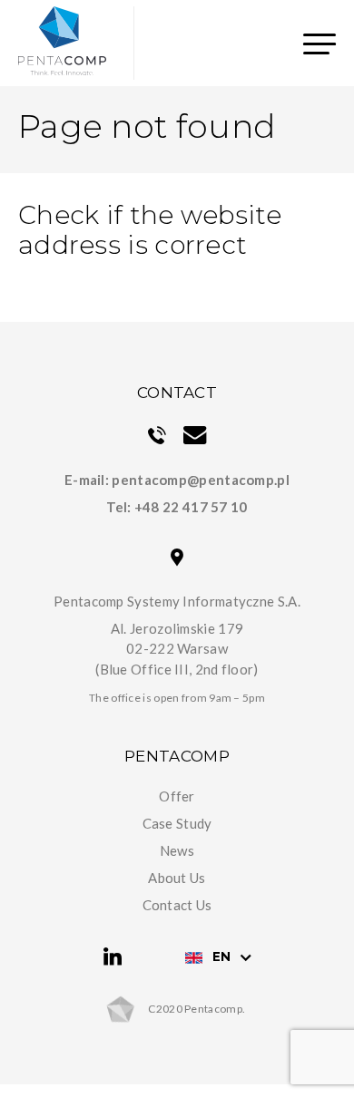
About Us (176, 877)
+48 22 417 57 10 (191, 507)
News (177, 850)
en (221, 956)
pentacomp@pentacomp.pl (201, 479)
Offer (177, 796)
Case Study (177, 823)
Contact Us (177, 905)
